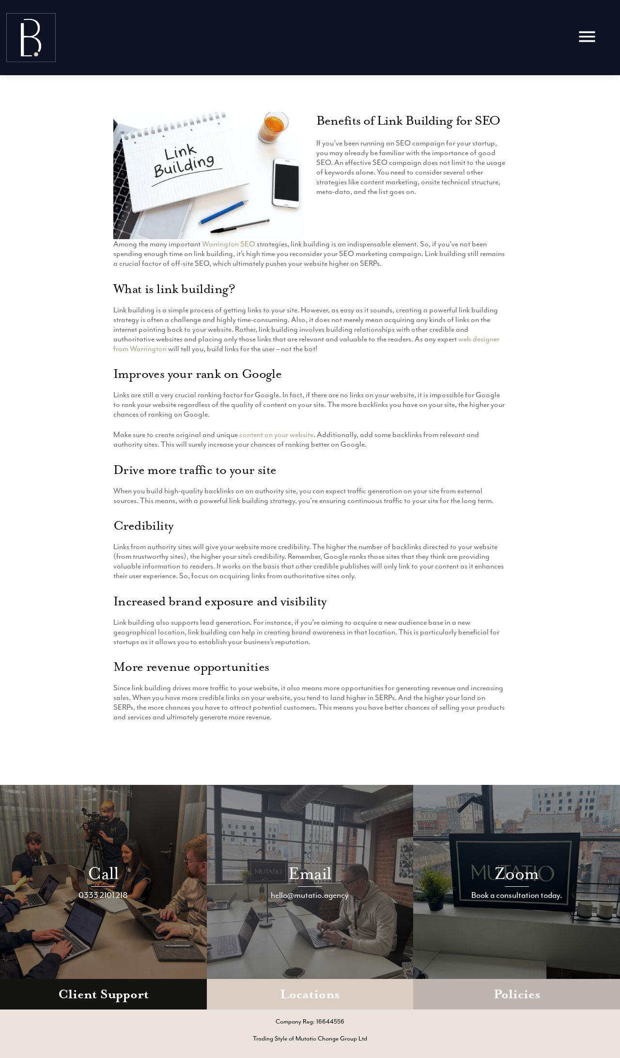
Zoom (517, 873)
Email (309, 873)
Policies (517, 994)
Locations (310, 994)
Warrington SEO (228, 244)
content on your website (276, 434)
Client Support (103, 994)
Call (103, 873)
